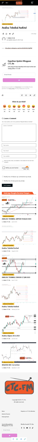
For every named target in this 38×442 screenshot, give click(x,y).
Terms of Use (18, 86)
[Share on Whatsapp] (6, 33)
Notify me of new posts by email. (14, 181)
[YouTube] (27, 428)
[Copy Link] (13, 33)
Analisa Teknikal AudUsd (10, 307)
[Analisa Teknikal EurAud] (19, 236)
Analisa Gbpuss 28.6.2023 (11, 336)
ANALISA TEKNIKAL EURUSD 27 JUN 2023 (16, 277)
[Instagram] (30, 428)
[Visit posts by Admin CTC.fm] (4, 39)
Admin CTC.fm (11, 38)
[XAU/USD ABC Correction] (19, 352)
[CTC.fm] (19, 2)
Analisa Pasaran (7, 24)
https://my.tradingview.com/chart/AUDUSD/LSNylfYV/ (18, 48)
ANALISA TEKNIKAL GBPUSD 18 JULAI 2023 (16, 219)
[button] (3, 3)
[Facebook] (21, 428)
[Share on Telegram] (9, 33)
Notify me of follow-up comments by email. (17, 177)
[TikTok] (32, 428)
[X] (24, 428)
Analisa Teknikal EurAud (10, 248)
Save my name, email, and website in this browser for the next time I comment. (19, 161)
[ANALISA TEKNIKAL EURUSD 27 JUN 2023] (19, 265)
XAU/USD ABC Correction (10, 365)
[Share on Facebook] (3, 33)
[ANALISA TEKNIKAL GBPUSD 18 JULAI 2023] (19, 206)
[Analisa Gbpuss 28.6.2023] (19, 323)
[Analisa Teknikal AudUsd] (19, 294)
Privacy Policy (12, 88)
